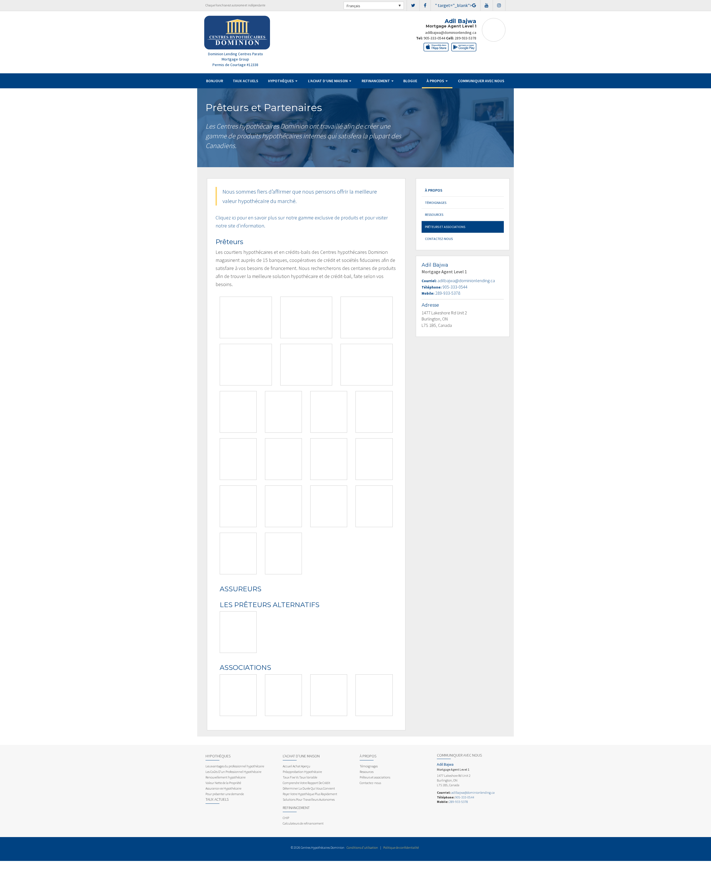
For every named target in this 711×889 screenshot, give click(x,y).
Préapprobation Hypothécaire (302, 772)
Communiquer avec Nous (481, 80)
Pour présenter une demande (225, 794)
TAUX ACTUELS (245, 80)
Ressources (434, 214)
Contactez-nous (439, 239)
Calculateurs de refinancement (303, 823)
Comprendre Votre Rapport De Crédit (306, 783)
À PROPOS (436, 80)
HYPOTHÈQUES (281, 80)
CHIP (286, 818)
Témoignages (435, 203)
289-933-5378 (465, 38)
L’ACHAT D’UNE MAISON (328, 80)
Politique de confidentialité (401, 847)
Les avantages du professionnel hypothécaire (235, 766)
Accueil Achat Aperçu (296, 766)
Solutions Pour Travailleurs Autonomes (309, 799)
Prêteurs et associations (445, 227)
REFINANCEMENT (376, 80)
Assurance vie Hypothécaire (223, 788)
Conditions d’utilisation (362, 847)
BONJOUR (214, 80)
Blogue (410, 80)
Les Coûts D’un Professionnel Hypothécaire (233, 772)
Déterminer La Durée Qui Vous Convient (309, 788)
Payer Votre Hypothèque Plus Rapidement (310, 794)
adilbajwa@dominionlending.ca (450, 32)
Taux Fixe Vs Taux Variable (300, 777)
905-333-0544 (434, 38)
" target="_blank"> (453, 5)
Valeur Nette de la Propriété (223, 783)
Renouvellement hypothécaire (226, 777)
